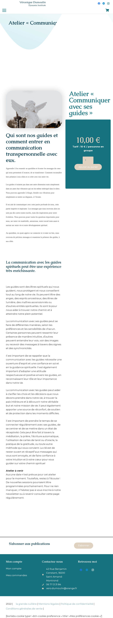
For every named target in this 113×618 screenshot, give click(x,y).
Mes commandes (16, 575)
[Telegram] (103, 3)
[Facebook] (99, 3)
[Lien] (32, 3)
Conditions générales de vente (24, 608)
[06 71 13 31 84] (44, 584)
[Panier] (107, 10)
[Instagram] (108, 3)
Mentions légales (48, 604)
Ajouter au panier (88, 167)
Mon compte (13, 568)
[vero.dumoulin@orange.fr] (44, 588)
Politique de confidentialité (77, 604)
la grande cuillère (26, 604)
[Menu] (4, 10)
